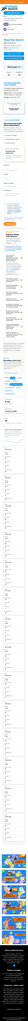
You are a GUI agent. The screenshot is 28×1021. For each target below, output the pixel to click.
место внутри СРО (9, 387)
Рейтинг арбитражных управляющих (13, 18)
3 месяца (12, 378)
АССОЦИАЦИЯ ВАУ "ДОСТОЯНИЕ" (11, 49)
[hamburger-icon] (25, 8)
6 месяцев (19, 378)
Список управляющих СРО (14, 58)
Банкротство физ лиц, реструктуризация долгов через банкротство (14, 1019)
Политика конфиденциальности (10, 218)
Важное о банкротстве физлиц (14, 950)
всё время (15, 381)
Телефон (6, 175)
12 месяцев (8, 381)
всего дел (18, 387)
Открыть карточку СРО (14, 54)
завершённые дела (9, 394)
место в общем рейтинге (16, 384)
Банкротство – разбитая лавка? (14, 985)
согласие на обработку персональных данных (14, 211)
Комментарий (7, 190)
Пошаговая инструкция (14, 970)
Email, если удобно (9, 183)
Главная (4, 16)
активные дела (8, 390)
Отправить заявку (10, 224)
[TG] (14, 965)
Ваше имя (6, 166)
